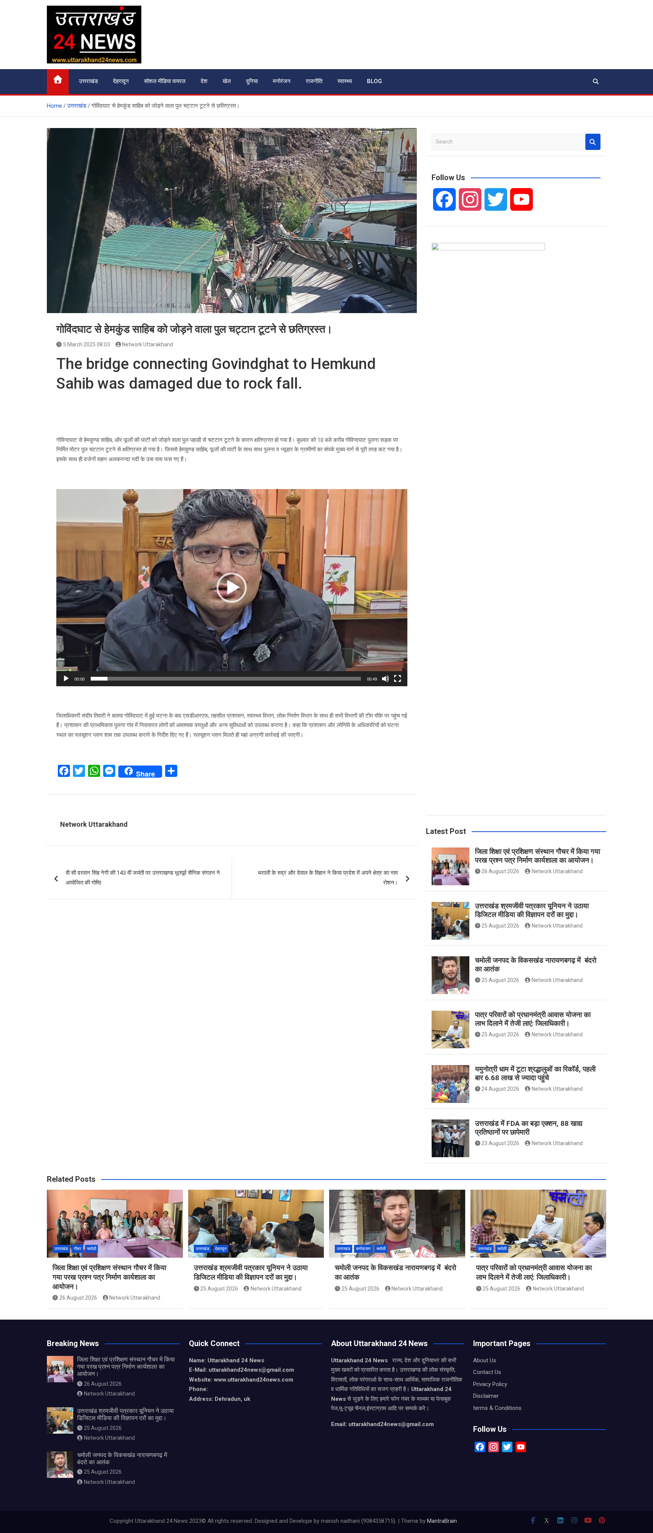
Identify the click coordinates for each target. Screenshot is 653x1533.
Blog (374, 81)
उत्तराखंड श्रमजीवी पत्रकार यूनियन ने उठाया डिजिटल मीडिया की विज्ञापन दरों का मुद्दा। (532, 910)
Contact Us (487, 1372)
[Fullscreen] (397, 678)
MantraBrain (442, 1521)
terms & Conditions (497, 1408)
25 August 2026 (500, 926)
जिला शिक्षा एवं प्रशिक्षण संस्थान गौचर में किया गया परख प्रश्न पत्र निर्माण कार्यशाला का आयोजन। (537, 856)
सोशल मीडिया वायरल (165, 81)
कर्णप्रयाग (363, 1248)
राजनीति (314, 81)
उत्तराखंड (88, 81)
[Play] (66, 678)
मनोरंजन (282, 81)
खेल (227, 81)
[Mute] (385, 678)
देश (204, 81)
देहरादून (121, 81)
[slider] (226, 679)
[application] (231, 587)
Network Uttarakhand (147, 344)
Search (592, 142)
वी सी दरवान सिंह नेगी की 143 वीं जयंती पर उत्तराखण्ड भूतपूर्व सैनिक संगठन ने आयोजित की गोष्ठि (143, 877)
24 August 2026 (500, 1089)
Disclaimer (486, 1396)
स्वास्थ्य (344, 81)
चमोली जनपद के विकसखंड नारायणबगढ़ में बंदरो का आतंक (535, 964)
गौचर (77, 1248)
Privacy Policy (490, 1384)
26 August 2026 (500, 871)
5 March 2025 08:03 (86, 344)
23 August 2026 (500, 1143)
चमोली (91, 1248)
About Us (484, 1360)
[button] (232, 588)
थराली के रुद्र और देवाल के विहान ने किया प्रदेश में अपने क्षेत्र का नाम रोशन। (328, 877)
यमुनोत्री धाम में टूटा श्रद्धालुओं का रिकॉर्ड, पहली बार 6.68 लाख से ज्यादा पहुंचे (535, 1073)
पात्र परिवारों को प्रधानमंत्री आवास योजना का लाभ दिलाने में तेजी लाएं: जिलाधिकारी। (533, 1019)
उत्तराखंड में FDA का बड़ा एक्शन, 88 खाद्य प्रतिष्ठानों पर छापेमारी (528, 1127)
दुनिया (252, 81)
